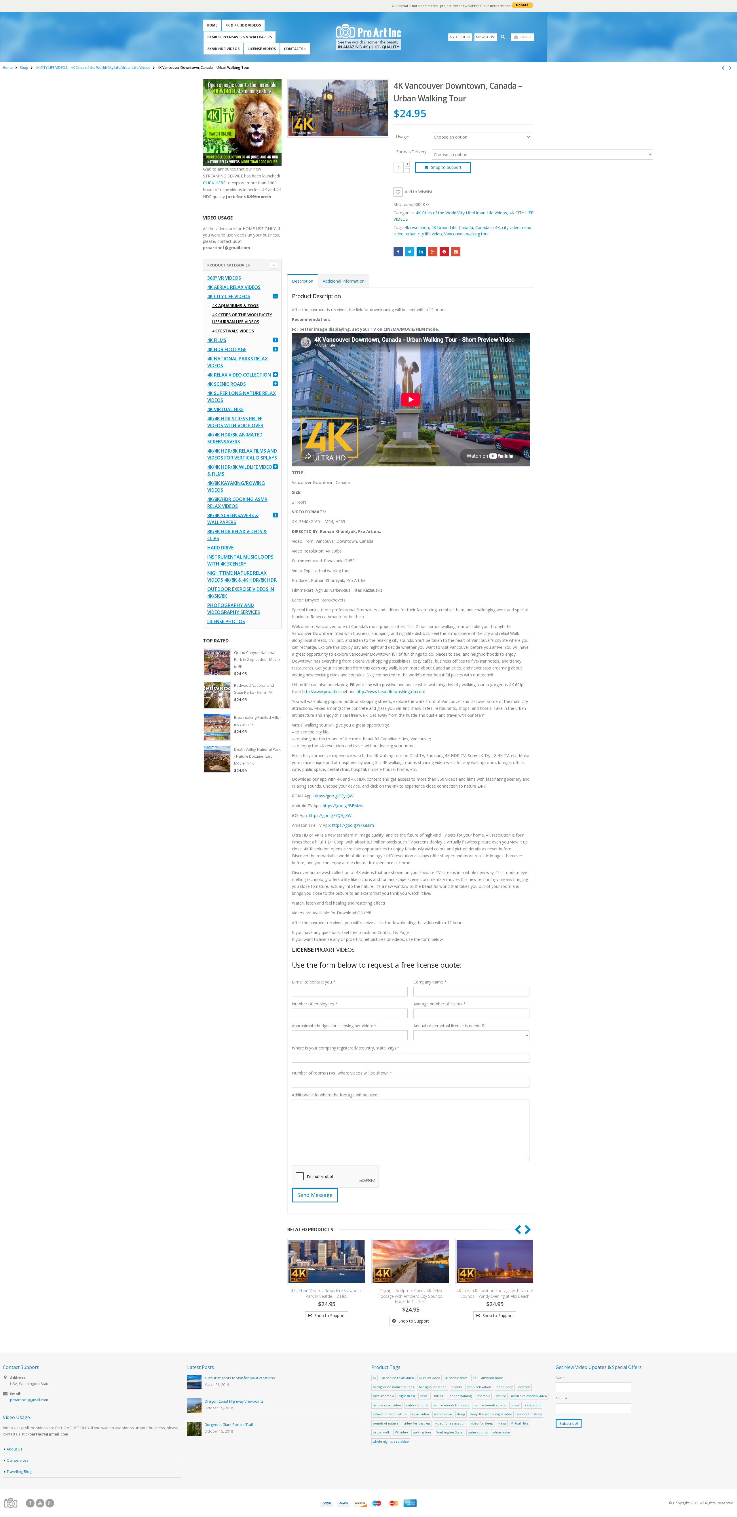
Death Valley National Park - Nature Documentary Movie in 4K (257, 756)
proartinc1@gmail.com (29, 1399)
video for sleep (481, 1423)
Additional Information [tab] (343, 281)
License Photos (226, 621)
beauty (456, 1387)
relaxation (533, 1405)
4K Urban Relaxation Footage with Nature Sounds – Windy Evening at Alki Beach (411, 1293)
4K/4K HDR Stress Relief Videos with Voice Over (235, 422)
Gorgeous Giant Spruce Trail (228, 1424)
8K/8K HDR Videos (223, 48)
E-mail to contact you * (313, 982)
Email (455, 251)
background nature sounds (393, 1387)
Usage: (402, 136)
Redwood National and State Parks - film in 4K (254, 689)
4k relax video (429, 1378)
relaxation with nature (390, 1414)
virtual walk (381, 1432)
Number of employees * (314, 1004)
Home (212, 25)
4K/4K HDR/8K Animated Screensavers (235, 438)
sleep (461, 1414)
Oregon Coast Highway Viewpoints (234, 1401)
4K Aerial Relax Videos (234, 287)
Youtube (40, 1503)
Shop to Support (446, 167)
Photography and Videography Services (233, 608)
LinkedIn (421, 251)
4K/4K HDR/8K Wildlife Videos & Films (241, 470)
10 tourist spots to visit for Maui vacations (239, 1378)
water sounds (478, 1432)
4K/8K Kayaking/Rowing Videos (236, 486)
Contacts (293, 48)
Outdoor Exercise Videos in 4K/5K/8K (240, 592)
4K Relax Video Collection (239, 375)
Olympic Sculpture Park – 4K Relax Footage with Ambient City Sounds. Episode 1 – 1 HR (327, 1296)
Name (560, 1377)
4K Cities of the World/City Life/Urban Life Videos (461, 212)
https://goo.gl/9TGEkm (353, 825)
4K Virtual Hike (225, 409)
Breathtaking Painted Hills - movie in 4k (257, 721)
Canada (466, 227)
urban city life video (424, 234)
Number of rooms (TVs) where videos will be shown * (342, 1073)
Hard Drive (220, 547)
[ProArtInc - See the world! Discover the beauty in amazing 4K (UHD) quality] (369, 37)
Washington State (449, 1432)
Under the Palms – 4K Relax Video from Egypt (494, 1293)
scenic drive (443, 1414)
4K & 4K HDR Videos (243, 25)
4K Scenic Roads (226, 384)
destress (524, 1387)
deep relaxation (479, 1387)
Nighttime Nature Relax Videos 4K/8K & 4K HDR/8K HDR (242, 576)
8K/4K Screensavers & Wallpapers (239, 37)
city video (511, 227)
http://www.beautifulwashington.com (390, 691)
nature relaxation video (529, 1396)
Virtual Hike (520, 1423)
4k (374, 1378)
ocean (515, 1405)
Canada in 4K (487, 227)
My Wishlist (486, 37)
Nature (500, 1396)
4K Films (216, 340)
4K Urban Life (444, 227)
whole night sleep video (391, 1441)
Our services (18, 1460)
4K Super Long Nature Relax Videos (241, 396)
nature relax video (387, 1405)
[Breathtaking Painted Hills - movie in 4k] (217, 727)
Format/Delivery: (411, 152)
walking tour (477, 234)
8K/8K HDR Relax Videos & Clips (237, 535)
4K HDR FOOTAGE (226, 349)
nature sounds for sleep (451, 1405)
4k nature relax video (397, 1378)
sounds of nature (385, 1423)
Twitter (409, 251)
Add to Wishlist (418, 191)
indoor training (460, 1396)
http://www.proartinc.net (324, 691)
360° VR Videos (224, 278)
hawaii (424, 1396)
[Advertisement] (242, 868)
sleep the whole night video (491, 1414)
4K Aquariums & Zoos (235, 305)
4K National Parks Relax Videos (237, 362)
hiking (438, 1396)
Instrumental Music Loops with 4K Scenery (240, 560)
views (502, 1423)
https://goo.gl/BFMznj (343, 805)
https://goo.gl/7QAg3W (330, 815)
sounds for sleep (529, 1414)
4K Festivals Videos (233, 331)
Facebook (398, 251)
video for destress (417, 1423)
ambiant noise (492, 1378)
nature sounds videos (490, 1405)
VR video (401, 1432)
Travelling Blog (19, 1471)
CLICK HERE (214, 183)
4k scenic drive (456, 1378)
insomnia (483, 1396)
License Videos (262, 48)
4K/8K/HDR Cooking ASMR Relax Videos (237, 502)
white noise (501, 1432)
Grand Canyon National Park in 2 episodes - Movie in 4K (257, 659)
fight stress (407, 1396)
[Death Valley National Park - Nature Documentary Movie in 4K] (217, 759)
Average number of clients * (439, 1004)
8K (474, 1378)
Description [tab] (302, 281)
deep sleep (504, 1387)
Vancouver (454, 234)
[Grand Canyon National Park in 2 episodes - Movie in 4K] (217, 662)
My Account (460, 37)
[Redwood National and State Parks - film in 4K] (217, 695)
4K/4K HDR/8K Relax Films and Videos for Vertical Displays (242, 454)
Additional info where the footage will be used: (335, 1095)
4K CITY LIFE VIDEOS (228, 296)
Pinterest (444, 251)
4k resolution (417, 227)
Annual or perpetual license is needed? (449, 1025)
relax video (420, 1414)
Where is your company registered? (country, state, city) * (345, 1048)
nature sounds (417, 1405)
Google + (432, 251)
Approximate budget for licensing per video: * (334, 1025)
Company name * (430, 982)
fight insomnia (383, 1396)
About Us (14, 1449)
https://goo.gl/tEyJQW (334, 796)
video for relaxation (450, 1423)
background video (433, 1387)
